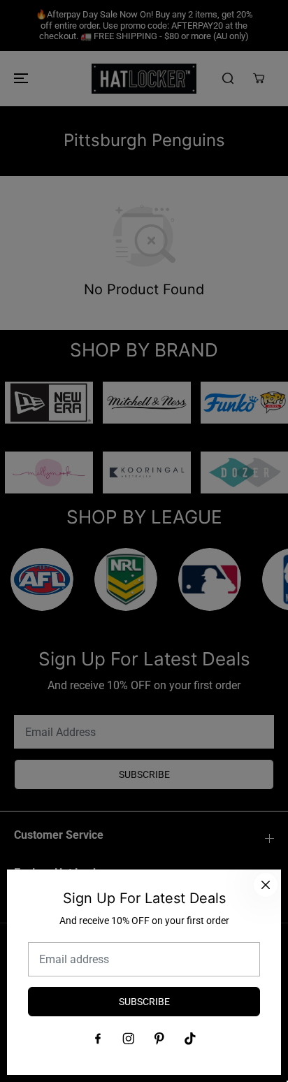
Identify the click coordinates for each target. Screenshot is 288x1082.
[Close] (265, 885)
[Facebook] (97, 1038)
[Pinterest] (159, 1038)
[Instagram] (128, 1038)
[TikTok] (190, 1038)
